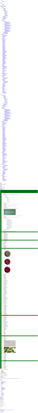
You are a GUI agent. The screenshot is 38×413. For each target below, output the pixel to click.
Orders (2, 393)
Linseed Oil (4, 168)
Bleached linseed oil (6, 169)
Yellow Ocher (4, 137)
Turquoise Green (4, 148)
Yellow (5, 14)
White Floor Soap (4, 85)
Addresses (2, 394)
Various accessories (4, 180)
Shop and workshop (3, 389)
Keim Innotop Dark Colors (7, 23)
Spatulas (3, 90)
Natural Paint (4, 95)
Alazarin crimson (4, 39)
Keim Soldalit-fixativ (5, 233)
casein (3, 159)
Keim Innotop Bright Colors (7, 22)
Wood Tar (3, 79)
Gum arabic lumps (4, 70)
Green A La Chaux (4, 132)
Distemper (4, 19)
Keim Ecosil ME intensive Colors (8, 25)
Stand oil (4, 170)
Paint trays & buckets (5, 89)
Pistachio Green (4, 57)
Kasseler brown (4, 48)
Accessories (2, 175)
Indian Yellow (4, 46)
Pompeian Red (4, 142)
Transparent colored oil (6, 77)
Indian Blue (4, 133)
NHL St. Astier (4, 17)
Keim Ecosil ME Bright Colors (8, 112)
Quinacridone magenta (5, 58)
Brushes (3, 88)
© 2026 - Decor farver (2, 411)
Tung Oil (3, 171)
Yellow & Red (4, 125)
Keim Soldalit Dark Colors (7, 31)
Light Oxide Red (4, 50)
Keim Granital (5, 26)
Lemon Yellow (4, 41)
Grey (5, 12)
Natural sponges (4, 91)
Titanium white (4, 149)
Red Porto (4, 59)
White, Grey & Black (5, 122)
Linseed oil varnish (5, 82)
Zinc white (4, 64)
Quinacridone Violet (4, 145)
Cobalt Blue (4, 136)
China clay (4, 74)
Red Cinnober (5, 309)
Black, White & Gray (5, 240)
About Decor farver (3, 388)
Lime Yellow (4, 47)
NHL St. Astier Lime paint (5, 33)
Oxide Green (4, 135)
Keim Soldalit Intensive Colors (8, 118)
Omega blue (4, 54)
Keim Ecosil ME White (7, 24)
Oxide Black (4, 141)
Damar (3, 69)
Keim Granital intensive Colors (8, 28)
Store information (2, 399)
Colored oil (4, 164)
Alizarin (4, 295)
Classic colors (5, 242)
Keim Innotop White (7, 109)
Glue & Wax (2, 152)
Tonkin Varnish (4, 167)
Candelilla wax (4, 68)
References (2, 383)
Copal (3, 156)
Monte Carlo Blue (4, 51)
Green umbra (4, 130)
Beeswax (3, 65)
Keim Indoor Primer (6, 104)
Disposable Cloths (4, 92)
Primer (4, 10)
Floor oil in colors (5, 165)
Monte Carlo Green (4, 138)
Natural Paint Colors (6, 98)
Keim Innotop (5, 16)
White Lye (4, 80)
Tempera (3, 107)
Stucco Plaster (5, 322)
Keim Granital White (7, 27)
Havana (3, 45)
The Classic (4, 34)
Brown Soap (4, 173)
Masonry (2, 20)
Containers (5, 362)
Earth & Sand (6, 99)
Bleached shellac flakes (5, 66)
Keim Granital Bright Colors (7, 115)
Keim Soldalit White (7, 117)
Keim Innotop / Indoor (5, 234)
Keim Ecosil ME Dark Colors (8, 113)
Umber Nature (5, 278)
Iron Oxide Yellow (5, 281)
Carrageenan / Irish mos (5, 155)
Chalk (3, 163)
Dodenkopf (5, 294)
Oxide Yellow (4, 53)
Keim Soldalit (5, 29)
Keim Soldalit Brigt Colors (7, 30)
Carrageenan (5, 319)
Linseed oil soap (4, 84)
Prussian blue (4, 56)
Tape (3, 177)
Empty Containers (4, 179)
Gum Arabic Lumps (5, 323)
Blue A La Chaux (4, 40)
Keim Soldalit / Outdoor (6, 235)
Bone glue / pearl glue (5, 161)
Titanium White (5, 277)
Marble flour (4, 160)
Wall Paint (2, 7)
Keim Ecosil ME (5, 111)
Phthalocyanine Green (5, 298)
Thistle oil (3, 87)
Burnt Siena (4, 127)
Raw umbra (4, 146)
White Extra (5, 8)
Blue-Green (4, 124)
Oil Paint (2, 121)
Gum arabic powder (4, 158)
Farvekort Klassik (6, 15)
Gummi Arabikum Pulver (6, 326)
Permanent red (4, 144)
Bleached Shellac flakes (6, 321)
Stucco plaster (4, 75)
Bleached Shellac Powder (6, 325)
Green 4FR (4, 44)
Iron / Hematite (4, 134)
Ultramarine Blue (4, 62)
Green (3, 37)
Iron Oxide (5, 279)
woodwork (2, 76)
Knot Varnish (4, 86)
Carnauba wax (4, 67)
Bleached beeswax (4, 153)
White (5, 11)
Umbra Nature (4, 63)
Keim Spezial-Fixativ (6, 120)
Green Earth (4, 43)
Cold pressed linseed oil (6, 81)
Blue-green (6, 13)
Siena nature (4, 60)
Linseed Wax (4, 83)
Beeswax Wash (4, 105)
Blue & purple (5, 245)
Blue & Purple (4, 36)
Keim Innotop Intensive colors (8, 110)
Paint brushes (5, 361)
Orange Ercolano (4, 52)
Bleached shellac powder (5, 154)
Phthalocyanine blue (4, 55)
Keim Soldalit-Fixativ (6, 32)
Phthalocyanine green (5, 143)
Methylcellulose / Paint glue (5, 73)
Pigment (2, 126)
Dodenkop (4, 129)
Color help (2, 382)
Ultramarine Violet (4, 150)
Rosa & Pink (4, 38)
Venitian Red (5, 308)
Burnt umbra (4, 128)
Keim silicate (4, 103)
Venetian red (4, 151)
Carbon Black (4, 49)
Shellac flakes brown (5, 162)
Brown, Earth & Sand (5, 241)
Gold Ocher (4, 42)
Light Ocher (5, 310)
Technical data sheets (3, 381)
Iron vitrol (3, 71)
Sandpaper (4, 178)
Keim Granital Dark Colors (7, 116)
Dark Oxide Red (4, 139)
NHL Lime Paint (5, 232)
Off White (5, 9)
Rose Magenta (4, 147)
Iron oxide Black (5, 292)
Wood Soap (4, 172)
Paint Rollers (4, 176)
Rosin (3, 72)
